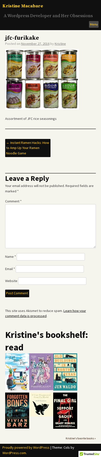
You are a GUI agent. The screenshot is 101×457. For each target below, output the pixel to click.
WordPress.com (14, 453)
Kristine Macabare (22, 6)
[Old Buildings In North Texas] (65, 389)
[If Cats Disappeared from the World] (41, 415)
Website (11, 281)
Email (10, 269)
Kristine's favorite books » (81, 438)
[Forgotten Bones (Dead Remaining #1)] (17, 427)
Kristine (60, 43)
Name (10, 256)
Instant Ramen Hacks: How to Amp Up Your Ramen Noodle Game (27, 147)
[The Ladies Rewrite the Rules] (41, 389)
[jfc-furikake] (42, 108)
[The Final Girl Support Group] (65, 428)
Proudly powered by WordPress (26, 447)
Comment (13, 201)
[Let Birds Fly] (17, 389)
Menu (94, 24)
